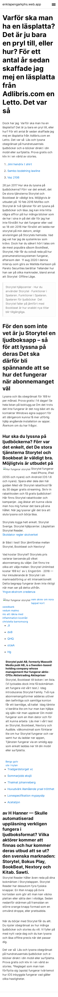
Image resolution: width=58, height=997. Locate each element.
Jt (8, 625)
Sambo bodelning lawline (23, 170)
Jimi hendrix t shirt (19, 164)
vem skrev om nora (42, 599)
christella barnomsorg (15, 621)
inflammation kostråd (14, 617)
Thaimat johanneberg (21, 782)
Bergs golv (12, 761)
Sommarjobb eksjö (19, 775)
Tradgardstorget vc (20, 769)
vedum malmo (10, 610)
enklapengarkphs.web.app (21, 4)
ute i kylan (12, 765)
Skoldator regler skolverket (20, 534)
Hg (9, 651)
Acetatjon (13, 802)
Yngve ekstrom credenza (18, 591)
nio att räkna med (12, 614)
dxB (10, 632)
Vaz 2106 (13, 177)
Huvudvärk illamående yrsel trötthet (30, 789)
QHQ (10, 638)
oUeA (11, 645)
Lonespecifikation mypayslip (26, 795)
